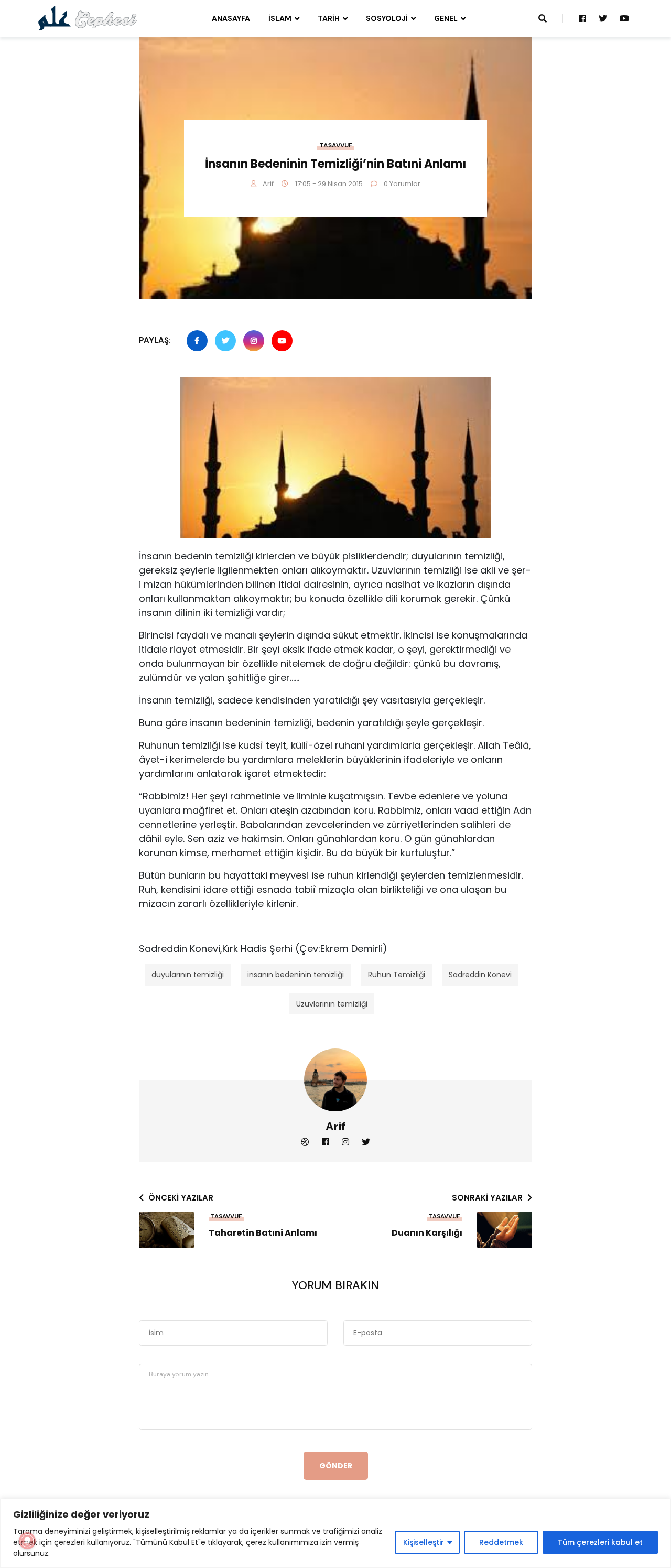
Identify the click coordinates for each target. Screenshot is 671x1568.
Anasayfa (231, 18)
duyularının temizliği (187, 974)
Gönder (335, 1466)
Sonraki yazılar (487, 1198)
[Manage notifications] (27, 1540)
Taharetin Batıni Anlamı (263, 1233)
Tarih (329, 18)
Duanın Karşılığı (427, 1233)
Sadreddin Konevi (480, 974)
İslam (279, 18)
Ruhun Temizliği (396, 974)
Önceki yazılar (180, 1198)
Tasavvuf (335, 145)
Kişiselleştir (423, 1542)
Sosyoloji (387, 18)
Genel (446, 18)
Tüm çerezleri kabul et (600, 1542)
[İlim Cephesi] (88, 18)
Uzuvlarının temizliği (331, 1004)
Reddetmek (501, 1542)
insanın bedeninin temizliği (295, 974)
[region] (335, 1533)
